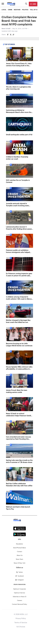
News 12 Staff (6, 28)
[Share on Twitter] (10, 34)
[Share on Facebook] (8, 34)
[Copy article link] (13, 34)
